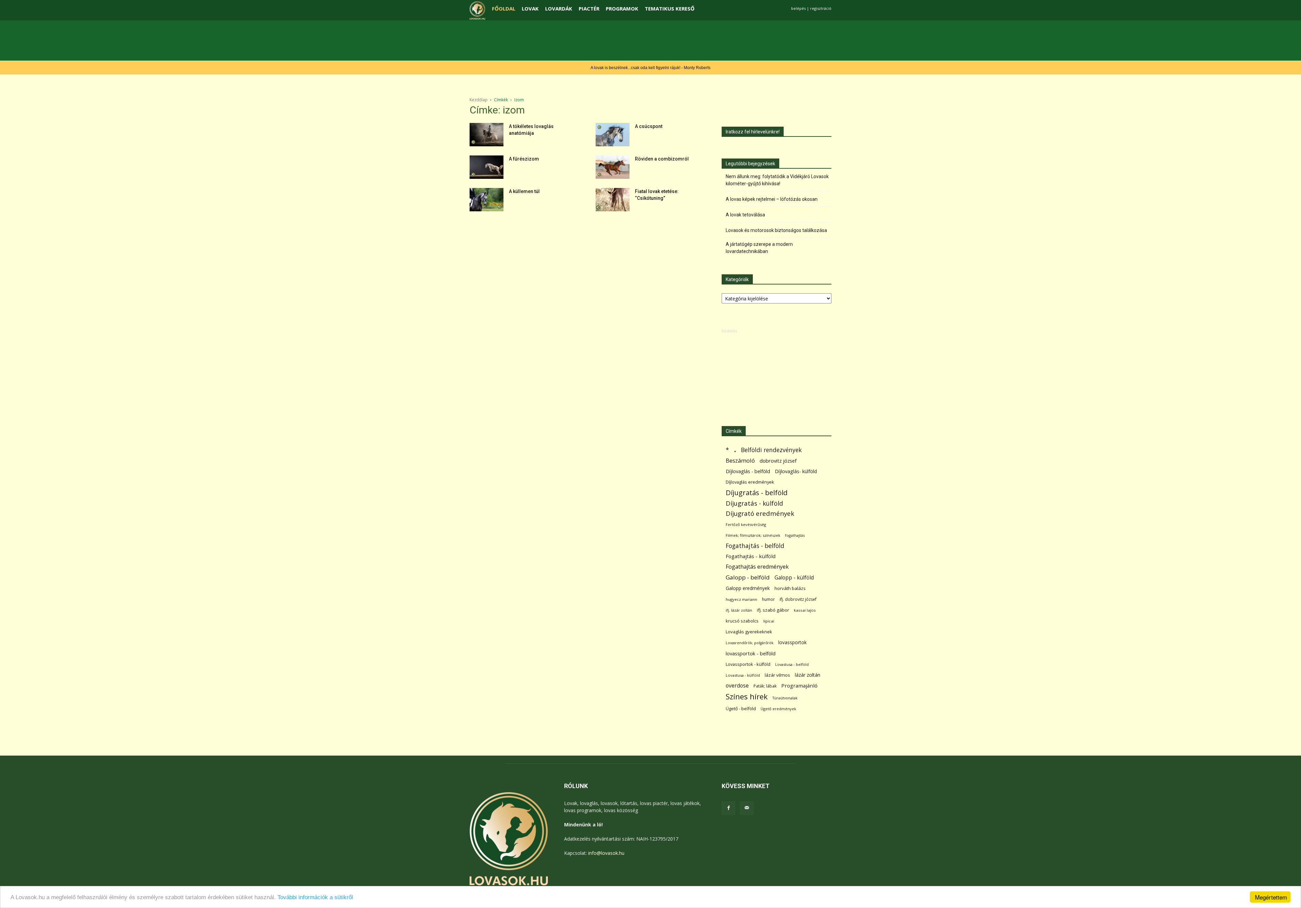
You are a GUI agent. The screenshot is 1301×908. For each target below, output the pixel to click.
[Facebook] (728, 808)
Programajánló (799, 685)
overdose (737, 685)
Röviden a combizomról (662, 159)
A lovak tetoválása (745, 214)
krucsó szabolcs (742, 621)
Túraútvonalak (785, 697)
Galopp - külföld (794, 577)
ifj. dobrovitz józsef (798, 599)
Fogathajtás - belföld (755, 545)
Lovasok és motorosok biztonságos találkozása (776, 230)
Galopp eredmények (748, 588)
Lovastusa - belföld (792, 664)
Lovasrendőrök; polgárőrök (749, 642)
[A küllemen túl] (486, 199)
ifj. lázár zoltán (739, 610)
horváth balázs (790, 588)
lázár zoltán (807, 675)
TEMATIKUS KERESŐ (670, 8)
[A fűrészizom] (486, 167)
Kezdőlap (479, 100)
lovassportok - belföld (751, 653)
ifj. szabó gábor (773, 610)
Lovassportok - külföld (748, 664)
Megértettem (1271, 897)
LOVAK (530, 8)
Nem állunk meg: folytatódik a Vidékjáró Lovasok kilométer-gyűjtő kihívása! (777, 180)
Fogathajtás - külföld (751, 556)
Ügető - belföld (741, 708)
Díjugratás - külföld (754, 503)
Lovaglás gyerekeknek (749, 632)
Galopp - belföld (748, 577)
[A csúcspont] (612, 134)
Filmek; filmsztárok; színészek (753, 535)
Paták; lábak (765, 686)
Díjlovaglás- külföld (796, 471)
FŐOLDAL (503, 8)
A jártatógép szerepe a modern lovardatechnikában (759, 247)
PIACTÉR (589, 8)
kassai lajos (805, 610)
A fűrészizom (524, 159)
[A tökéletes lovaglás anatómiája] (486, 134)
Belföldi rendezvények (771, 449)
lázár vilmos (777, 675)
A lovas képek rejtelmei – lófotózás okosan (772, 199)
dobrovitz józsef (778, 460)
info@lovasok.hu (606, 853)
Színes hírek (747, 696)
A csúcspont (648, 126)
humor (768, 599)
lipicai (768, 621)
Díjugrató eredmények (760, 513)
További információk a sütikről (315, 897)
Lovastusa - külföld (743, 675)
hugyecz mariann (741, 599)
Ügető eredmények (778, 708)
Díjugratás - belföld (756, 492)
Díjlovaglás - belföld (748, 471)
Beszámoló (740, 460)
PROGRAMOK (622, 8)
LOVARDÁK (558, 8)
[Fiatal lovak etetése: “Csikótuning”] (612, 199)
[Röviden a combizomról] (612, 167)
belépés (798, 8)
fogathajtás (795, 535)
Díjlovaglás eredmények (750, 482)
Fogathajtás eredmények (757, 566)
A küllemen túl (524, 191)
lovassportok (792, 642)
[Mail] (746, 808)
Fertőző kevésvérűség (746, 524)
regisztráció (820, 8)
